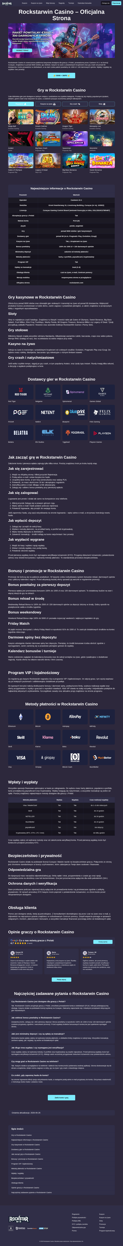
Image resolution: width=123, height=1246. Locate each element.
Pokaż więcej (61, 979)
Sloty (100, 104)
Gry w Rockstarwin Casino (21, 1135)
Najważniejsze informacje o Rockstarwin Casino (29, 1140)
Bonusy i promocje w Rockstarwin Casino (27, 1159)
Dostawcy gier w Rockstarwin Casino (25, 1149)
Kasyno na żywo (46, 104)
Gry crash (73, 104)
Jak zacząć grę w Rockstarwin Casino (25, 1154)
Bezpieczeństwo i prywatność (22, 1178)
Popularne (19, 104)
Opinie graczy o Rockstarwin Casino (25, 1188)
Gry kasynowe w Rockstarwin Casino (25, 1145)
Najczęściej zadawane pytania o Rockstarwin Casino (31, 1192)
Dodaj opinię (103, 942)
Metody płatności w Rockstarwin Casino (26, 1169)
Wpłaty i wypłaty (17, 1173)
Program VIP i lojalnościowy (22, 1164)
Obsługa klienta (17, 1183)
